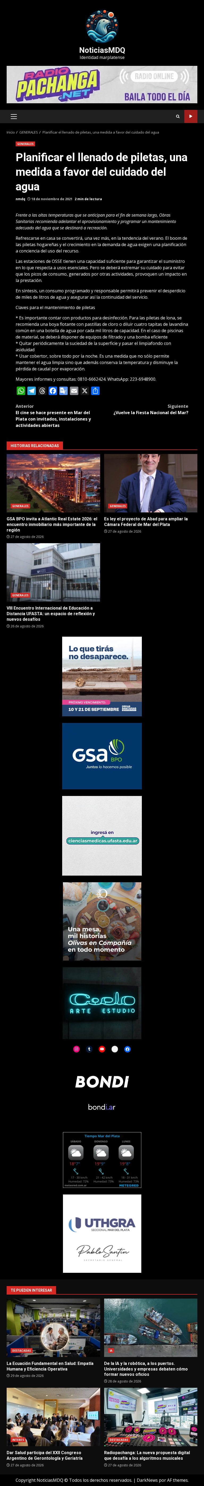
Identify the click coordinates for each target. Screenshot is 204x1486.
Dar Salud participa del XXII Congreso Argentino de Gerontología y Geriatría (53, 1417)
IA (111, 1350)
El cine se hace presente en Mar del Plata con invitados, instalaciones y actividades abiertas (53, 415)
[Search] (178, 116)
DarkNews (147, 1480)
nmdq (20, 199)
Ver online (190, 116)
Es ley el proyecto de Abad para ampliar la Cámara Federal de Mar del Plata (151, 483)
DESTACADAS (21, 1350)
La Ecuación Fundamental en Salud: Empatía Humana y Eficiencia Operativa (53, 1328)
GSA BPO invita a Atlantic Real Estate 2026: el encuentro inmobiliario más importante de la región (53, 483)
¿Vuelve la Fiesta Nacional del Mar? (150, 409)
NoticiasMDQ (102, 50)
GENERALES (25, 144)
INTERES (18, 1440)
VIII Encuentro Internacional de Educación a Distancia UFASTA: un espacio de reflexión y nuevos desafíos (53, 572)
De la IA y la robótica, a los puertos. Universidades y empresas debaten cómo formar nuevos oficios (151, 1328)
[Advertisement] (102, 84)
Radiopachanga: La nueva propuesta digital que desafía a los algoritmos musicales (151, 1417)
